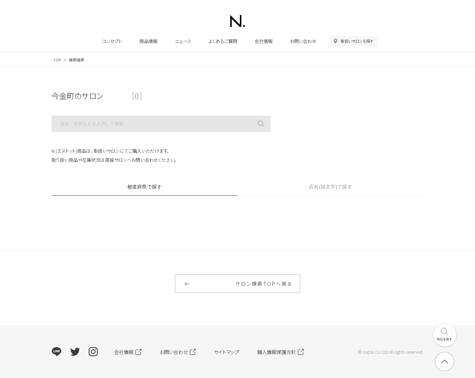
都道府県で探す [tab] (144, 187)
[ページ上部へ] (444, 361)
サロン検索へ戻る (264, 283)
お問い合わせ (303, 41)
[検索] (261, 124)
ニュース (183, 41)
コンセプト (112, 41)
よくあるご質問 (223, 41)
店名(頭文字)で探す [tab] (330, 187)
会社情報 (264, 41)
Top (57, 59)
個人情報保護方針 (276, 351)
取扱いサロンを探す (357, 41)
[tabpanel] (237, 211)
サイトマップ (226, 351)
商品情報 (148, 41)
